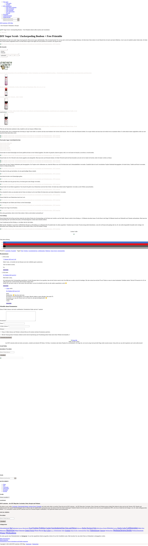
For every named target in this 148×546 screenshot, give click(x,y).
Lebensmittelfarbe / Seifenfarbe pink (10, 54)
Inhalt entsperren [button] (4, 540)
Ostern (27, 530)
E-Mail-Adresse (4, 326)
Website (2, 329)
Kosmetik (13, 250)
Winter (3, 533)
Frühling (42, 528)
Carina (7, 288)
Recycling (47, 530)
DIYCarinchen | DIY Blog (6, 23)
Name (2, 323)
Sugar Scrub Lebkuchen (6, 143)
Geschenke (8, 250)
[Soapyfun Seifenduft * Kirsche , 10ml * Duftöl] (6, 95)
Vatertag (102, 530)
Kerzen (105, 528)
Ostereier (22, 530)
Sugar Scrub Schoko (5, 144)
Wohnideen (11, 533)
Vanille (17, 55)
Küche (119, 528)
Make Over (141, 528)
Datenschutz (35, 544)
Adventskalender (4, 528)
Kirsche (8, 55)
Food (30, 528)
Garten (48, 528)
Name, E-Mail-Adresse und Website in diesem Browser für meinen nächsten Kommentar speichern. (26, 332)
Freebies (26, 250)
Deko (4, 484)
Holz (95, 528)
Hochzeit (90, 528)
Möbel (17, 530)
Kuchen (115, 528)
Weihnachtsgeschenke (122, 530)
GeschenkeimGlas (32, 250)
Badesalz (20, 528)
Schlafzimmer (58, 530)
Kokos (12, 55)
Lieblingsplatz (41, 250)
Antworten (5, 269)
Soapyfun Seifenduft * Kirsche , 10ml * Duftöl (11, 97)
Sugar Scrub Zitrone (5, 148)
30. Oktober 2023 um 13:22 (13, 291)
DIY (4, 485)
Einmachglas (4, 50)
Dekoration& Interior (23, 506)
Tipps (88, 530)
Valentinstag (95, 530)
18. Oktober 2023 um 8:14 (9, 275)
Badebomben (15, 528)
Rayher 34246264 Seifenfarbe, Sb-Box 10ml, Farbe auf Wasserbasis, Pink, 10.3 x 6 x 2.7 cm (22, 87)
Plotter (37, 530)
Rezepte (5, 491)
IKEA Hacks (100, 528)
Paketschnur (4, 57)
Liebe (124, 528)
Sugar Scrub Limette (5, 147)
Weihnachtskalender (137, 530)
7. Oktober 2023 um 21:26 (9, 259)
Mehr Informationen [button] (5, 538)
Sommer (67, 530)
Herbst (84, 528)
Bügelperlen (26, 528)
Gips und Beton (71, 528)
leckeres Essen (32, 506)
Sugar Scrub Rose (4, 145)
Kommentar (3, 320)
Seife (63, 530)
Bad (22, 250)
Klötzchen (110, 528)
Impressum (28, 544)
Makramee (3, 530)
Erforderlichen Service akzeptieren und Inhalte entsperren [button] (14, 541)
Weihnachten (109, 530)
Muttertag (47, 250)
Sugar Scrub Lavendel (5, 150)
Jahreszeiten (6, 488)
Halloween (79, 528)
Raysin (41, 530)
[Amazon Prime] (9, 112)
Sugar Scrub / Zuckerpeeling (58, 250)
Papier (32, 530)
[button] (4, 242)
